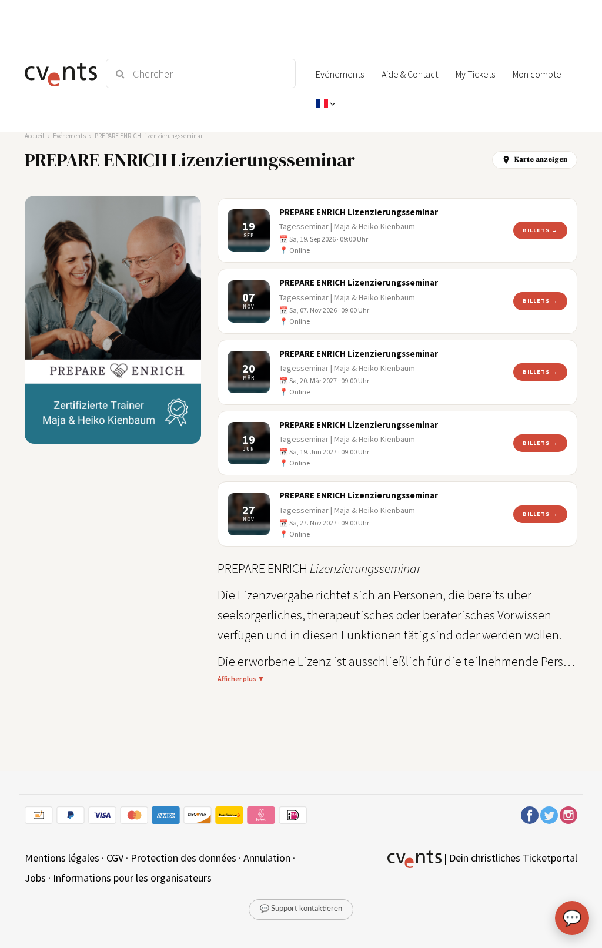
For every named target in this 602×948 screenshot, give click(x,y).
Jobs (35, 878)
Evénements (69, 136)
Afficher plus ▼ (241, 678)
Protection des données (183, 858)
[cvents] (58, 73)
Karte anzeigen (540, 159)
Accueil (34, 136)
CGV (114, 858)
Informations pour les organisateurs (132, 878)
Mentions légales (62, 858)
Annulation (266, 858)
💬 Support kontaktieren (301, 909)
